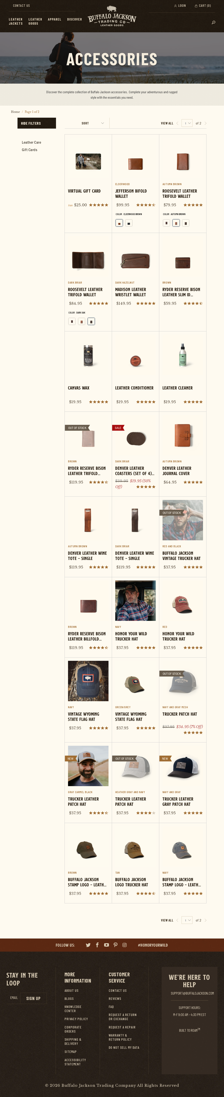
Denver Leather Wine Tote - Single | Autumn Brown (88, 537)
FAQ (111, 1006)
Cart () (204, 5)
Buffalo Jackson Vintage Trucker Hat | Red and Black (182, 537)
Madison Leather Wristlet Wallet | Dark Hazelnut (135, 273)
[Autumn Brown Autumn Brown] (176, 223)
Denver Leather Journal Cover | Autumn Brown (182, 452)
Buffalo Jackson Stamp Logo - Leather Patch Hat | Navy (182, 863)
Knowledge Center (73, 1008)
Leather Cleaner (182, 371)
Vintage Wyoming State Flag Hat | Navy (88, 698)
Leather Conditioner (135, 371)
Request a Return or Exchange (123, 1017)
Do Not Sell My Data (124, 1047)
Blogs (69, 998)
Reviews (115, 998)
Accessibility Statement (75, 1062)
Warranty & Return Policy (120, 1037)
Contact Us (21, 5)
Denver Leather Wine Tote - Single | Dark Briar (135, 537)
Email (14, 997)
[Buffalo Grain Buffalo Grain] (166, 223)
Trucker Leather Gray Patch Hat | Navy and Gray (182, 782)
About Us (72, 990)
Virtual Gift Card (88, 174)
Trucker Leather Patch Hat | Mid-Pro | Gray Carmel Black (88, 782)
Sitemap (71, 1051)
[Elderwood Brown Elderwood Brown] (119, 223)
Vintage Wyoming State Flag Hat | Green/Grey (135, 698)
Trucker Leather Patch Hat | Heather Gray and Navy (135, 782)
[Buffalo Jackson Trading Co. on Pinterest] (115, 945)
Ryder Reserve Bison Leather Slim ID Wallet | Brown (182, 273)
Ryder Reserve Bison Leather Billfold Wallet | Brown (88, 617)
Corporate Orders (73, 1029)
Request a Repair (122, 1027)
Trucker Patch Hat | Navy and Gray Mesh (182, 700)
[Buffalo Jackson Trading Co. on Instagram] (125, 945)
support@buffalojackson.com (192, 993)
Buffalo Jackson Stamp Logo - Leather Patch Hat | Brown (88, 863)
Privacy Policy (76, 1019)
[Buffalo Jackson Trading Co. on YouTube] (106, 945)
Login (181, 5)
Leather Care (31, 142)
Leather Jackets (16, 21)
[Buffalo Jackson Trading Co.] (112, 16)
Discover (74, 19)
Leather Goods (35, 21)
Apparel (54, 19)
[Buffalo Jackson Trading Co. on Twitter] (88, 945)
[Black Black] (129, 223)
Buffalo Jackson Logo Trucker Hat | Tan (135, 863)
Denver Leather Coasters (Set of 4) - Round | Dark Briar (135, 454)
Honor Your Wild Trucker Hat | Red (182, 617)
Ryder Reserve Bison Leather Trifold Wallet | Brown (88, 452)
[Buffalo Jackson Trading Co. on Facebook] (97, 945)
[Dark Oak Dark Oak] (186, 223)
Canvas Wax (88, 371)
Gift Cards (29, 149)
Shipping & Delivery (73, 1041)
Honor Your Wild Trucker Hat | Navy (135, 617)
